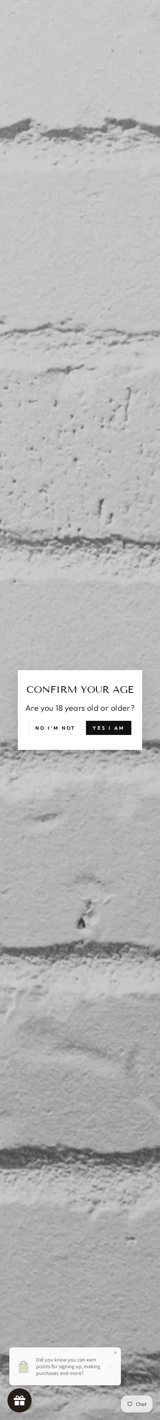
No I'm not (55, 728)
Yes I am (108, 728)
